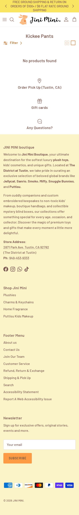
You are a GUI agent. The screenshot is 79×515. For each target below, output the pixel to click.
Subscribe (17, 458)
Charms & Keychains (18, 302)
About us (10, 342)
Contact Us (11, 349)
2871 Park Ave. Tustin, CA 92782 (26, 247)
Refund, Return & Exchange (23, 370)
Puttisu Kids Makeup (18, 316)
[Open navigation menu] (4, 19)
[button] (13, 43)
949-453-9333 (19, 258)
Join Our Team (13, 356)
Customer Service (16, 364)
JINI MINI (18, 500)
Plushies (9, 295)
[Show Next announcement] (73, 6)
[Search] (14, 19)
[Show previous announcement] (5, 6)
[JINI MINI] (39, 20)
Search (8, 385)
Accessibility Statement (21, 392)
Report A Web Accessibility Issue (27, 399)
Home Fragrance (15, 309)
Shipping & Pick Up (17, 378)
